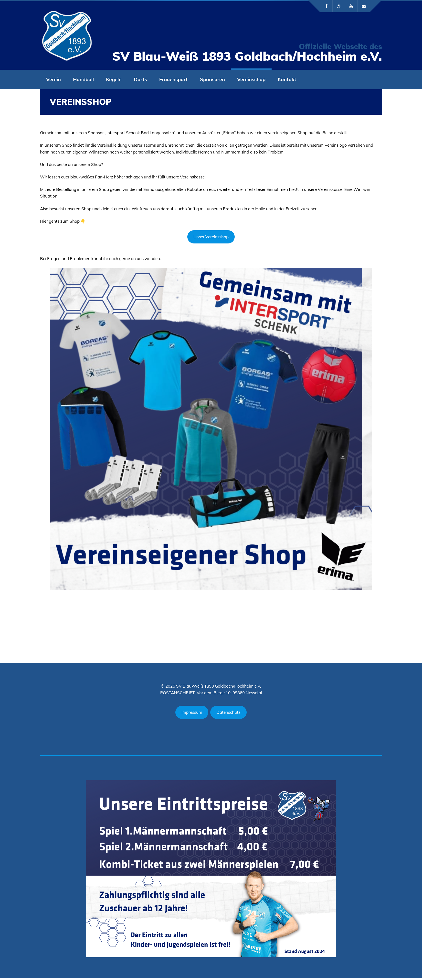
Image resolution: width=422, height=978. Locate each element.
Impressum (191, 712)
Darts (140, 79)
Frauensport (173, 79)
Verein (53, 79)
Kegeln (114, 79)
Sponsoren (212, 79)
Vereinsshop (251, 79)
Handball (83, 79)
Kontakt (287, 79)
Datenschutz (228, 712)
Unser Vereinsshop (211, 236)
